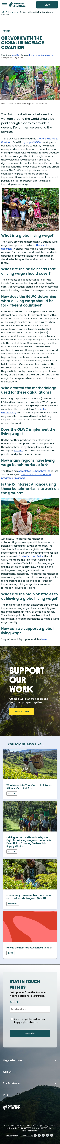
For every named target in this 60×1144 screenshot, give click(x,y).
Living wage (34, 55)
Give (47, 4)
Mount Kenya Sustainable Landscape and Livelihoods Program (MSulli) (28, 897)
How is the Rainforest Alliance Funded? (29, 947)
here (44, 639)
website (18, 450)
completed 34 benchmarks (34, 471)
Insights (12, 12)
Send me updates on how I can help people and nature (30, 1021)
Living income (47, 55)
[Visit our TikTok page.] (47, 1135)
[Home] (17, 5)
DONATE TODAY (21, 711)
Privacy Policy (12, 1136)
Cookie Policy (26, 1136)
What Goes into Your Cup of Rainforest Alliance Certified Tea (29, 787)
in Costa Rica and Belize (29, 556)
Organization (12, 1060)
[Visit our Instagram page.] (39, 1135)
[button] (4, 5)
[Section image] (30, 778)
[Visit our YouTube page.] (51, 1135)
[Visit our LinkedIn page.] (43, 1135)
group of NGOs (32, 142)
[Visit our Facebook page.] (35, 1135)
